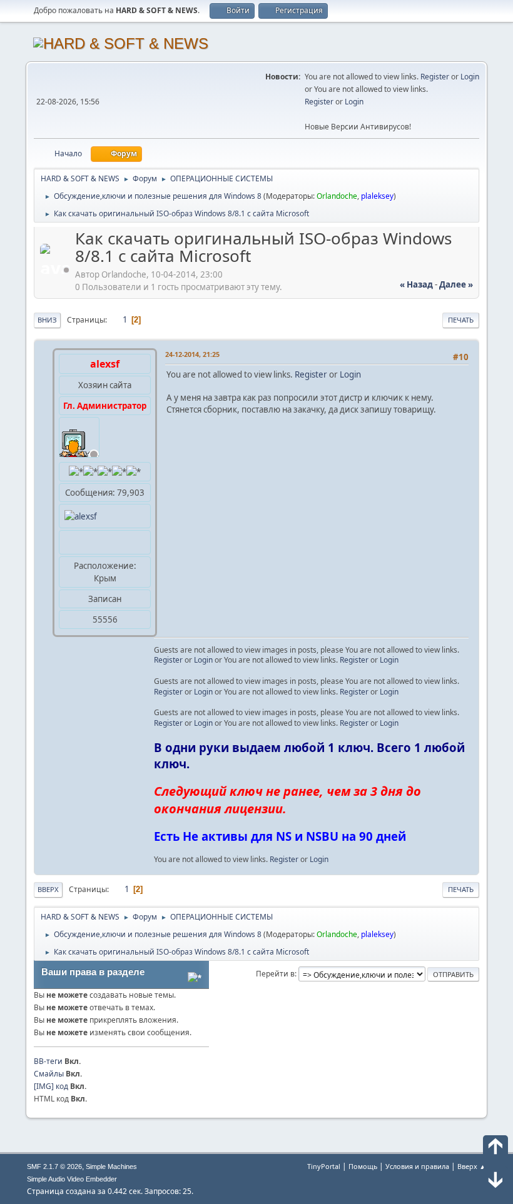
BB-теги (48, 1061)
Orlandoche (337, 196)
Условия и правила (417, 1166)
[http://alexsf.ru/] (69, 542)
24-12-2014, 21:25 (192, 354)
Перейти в (275, 973)
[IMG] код (51, 1086)
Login (469, 76)
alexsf (104, 364)
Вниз (47, 319)
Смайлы (49, 1073)
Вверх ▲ (471, 1166)
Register (434, 76)
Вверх (48, 889)
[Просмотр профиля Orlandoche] (56, 270)
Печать (461, 319)
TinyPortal (323, 1166)
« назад (416, 284)
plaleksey (377, 196)
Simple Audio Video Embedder (72, 1179)
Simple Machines (111, 1166)
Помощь (362, 1166)
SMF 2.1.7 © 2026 (54, 1166)
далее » (456, 284)
